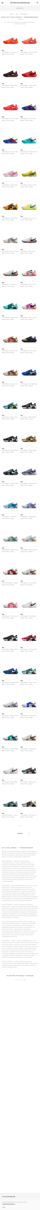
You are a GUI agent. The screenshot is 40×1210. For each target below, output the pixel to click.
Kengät (11, 14)
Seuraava (20, 833)
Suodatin (20, 8)
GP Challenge (23, 14)
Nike (17, 14)
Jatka (3, 1207)
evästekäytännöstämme (8, 1204)
